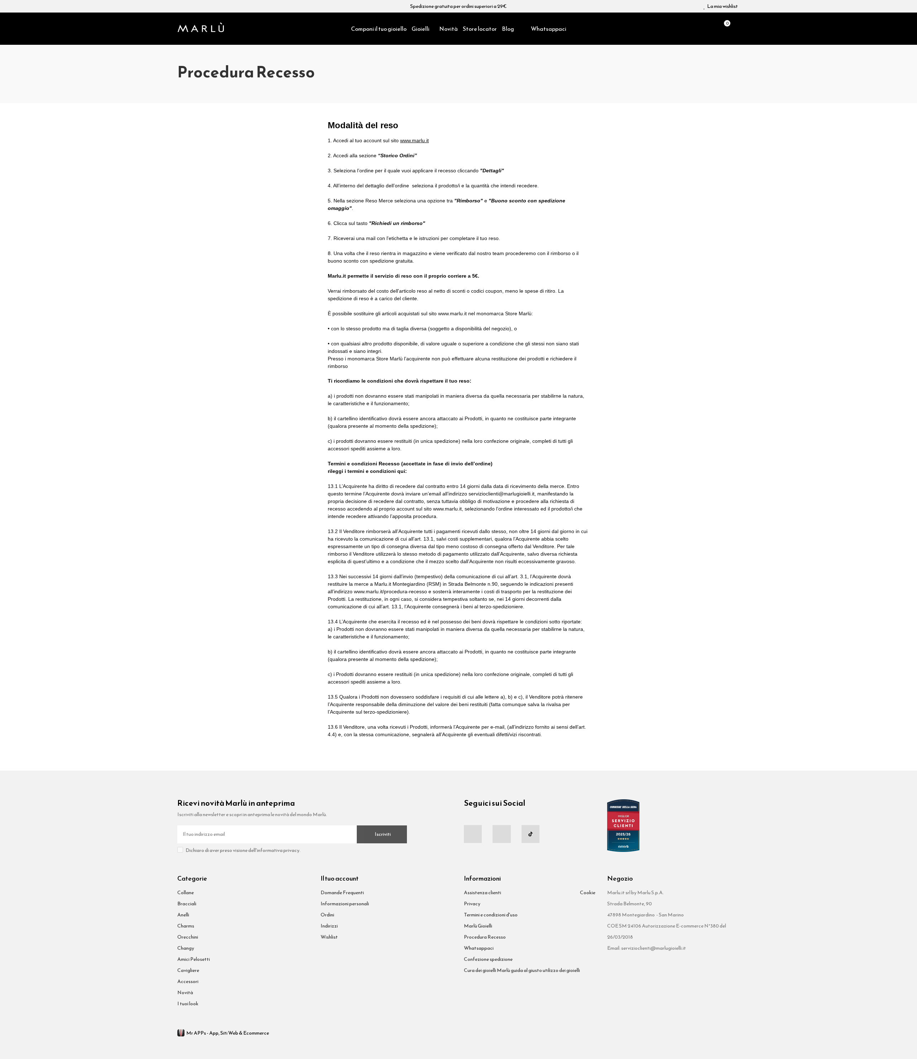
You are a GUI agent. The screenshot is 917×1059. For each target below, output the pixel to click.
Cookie (587, 892)
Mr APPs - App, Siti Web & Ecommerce (227, 1033)
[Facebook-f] (473, 834)
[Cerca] (711, 29)
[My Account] (736, 29)
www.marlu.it (414, 140)
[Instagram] (501, 834)
